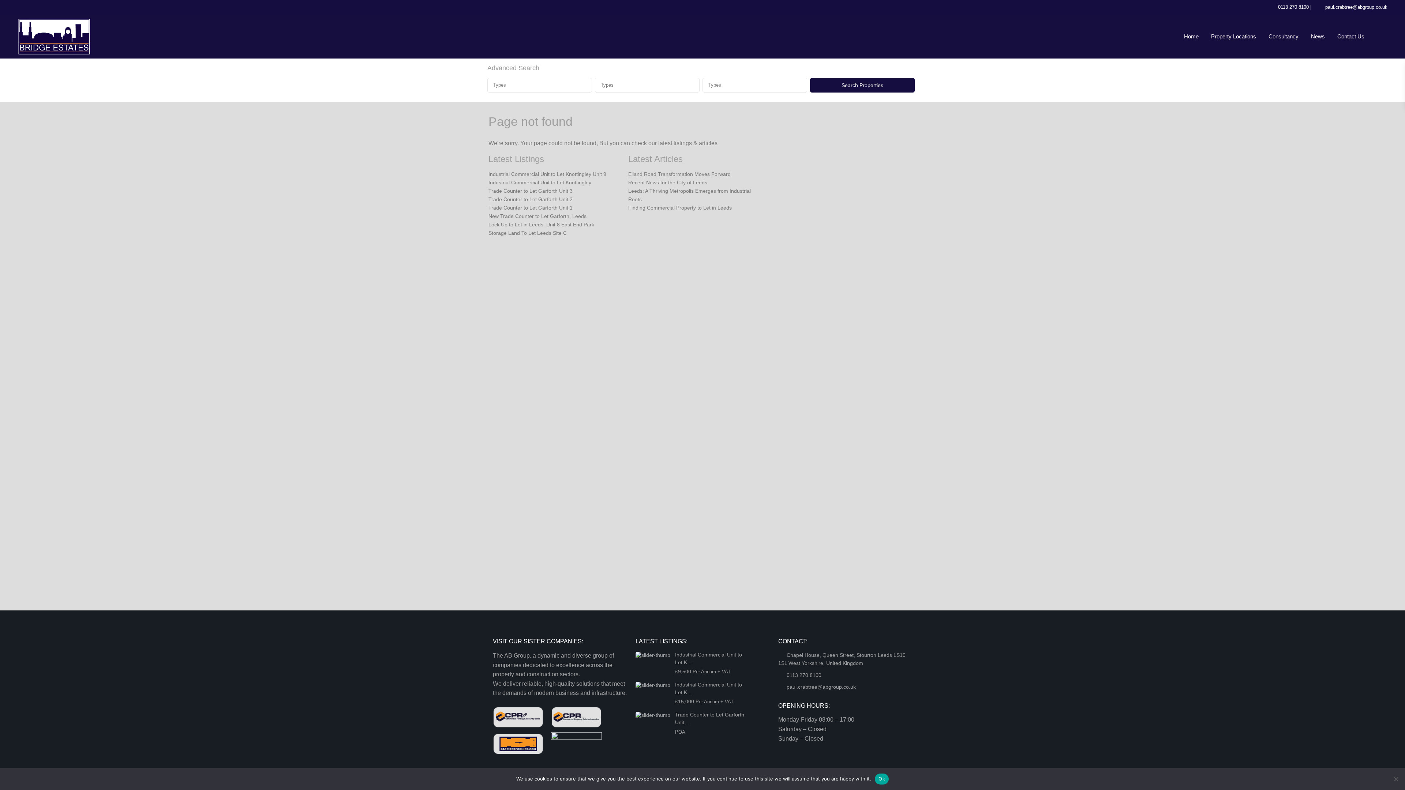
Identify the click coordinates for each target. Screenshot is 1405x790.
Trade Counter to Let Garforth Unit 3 (530, 191)
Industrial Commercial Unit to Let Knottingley (539, 182)
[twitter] (25, 7)
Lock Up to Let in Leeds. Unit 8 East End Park (541, 224)
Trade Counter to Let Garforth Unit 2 (530, 199)
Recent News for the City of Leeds (667, 182)
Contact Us (1350, 36)
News (1318, 36)
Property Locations (1233, 36)
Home (1191, 36)
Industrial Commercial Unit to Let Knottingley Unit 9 (547, 174)
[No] (1396, 779)
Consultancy (1284, 36)
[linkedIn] (40, 7)
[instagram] (70, 7)
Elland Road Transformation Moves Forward (679, 174)
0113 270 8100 (1293, 7)
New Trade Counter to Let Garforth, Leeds (537, 216)
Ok (881, 779)
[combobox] (539, 85)
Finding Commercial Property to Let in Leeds (680, 208)
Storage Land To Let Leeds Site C (527, 233)
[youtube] (55, 7)
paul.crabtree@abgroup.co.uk (1356, 7)
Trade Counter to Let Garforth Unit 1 (530, 208)
